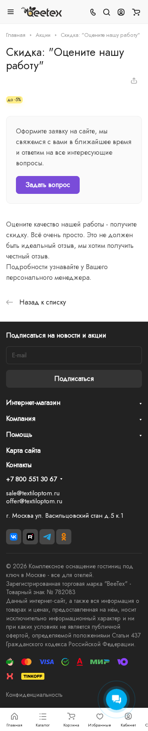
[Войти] (121, 12)
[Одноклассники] (63, 536)
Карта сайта (23, 450)
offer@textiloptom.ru (34, 501)
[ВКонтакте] (13, 536)
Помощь (19, 434)
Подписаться (74, 379)
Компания (20, 418)
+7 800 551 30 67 (31, 479)
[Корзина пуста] (136, 12)
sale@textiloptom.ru (33, 493)
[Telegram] (47, 536)
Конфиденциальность (34, 694)
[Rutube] (30, 536)
